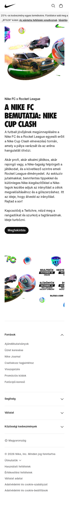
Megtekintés (16, 230)
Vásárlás (62, 20)
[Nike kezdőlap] (10, 6)
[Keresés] (53, 5)
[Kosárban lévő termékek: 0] (61, 5)
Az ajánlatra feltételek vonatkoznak (38, 20)
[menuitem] (13, 460)
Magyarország (17, 440)
